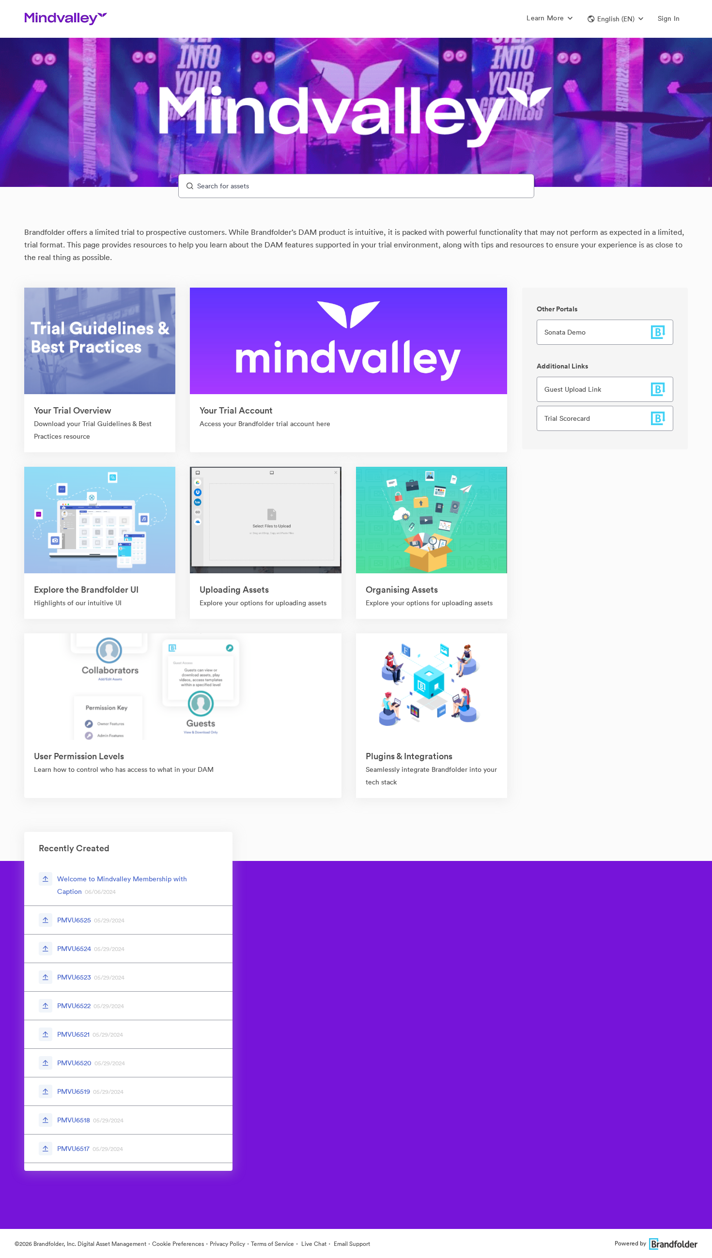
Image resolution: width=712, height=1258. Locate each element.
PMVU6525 (74, 920)
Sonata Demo (565, 332)
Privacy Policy (227, 1244)
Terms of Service (272, 1244)
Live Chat (313, 1244)
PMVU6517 (73, 1148)
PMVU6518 (73, 1120)
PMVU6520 (74, 1063)
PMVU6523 (74, 977)
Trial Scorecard (567, 418)
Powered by (630, 1243)
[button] (615, 19)
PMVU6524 (74, 948)
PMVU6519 (73, 1091)
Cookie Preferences (178, 1244)
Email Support (351, 1244)
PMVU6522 (74, 1005)
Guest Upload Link (572, 389)
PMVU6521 (73, 1034)
